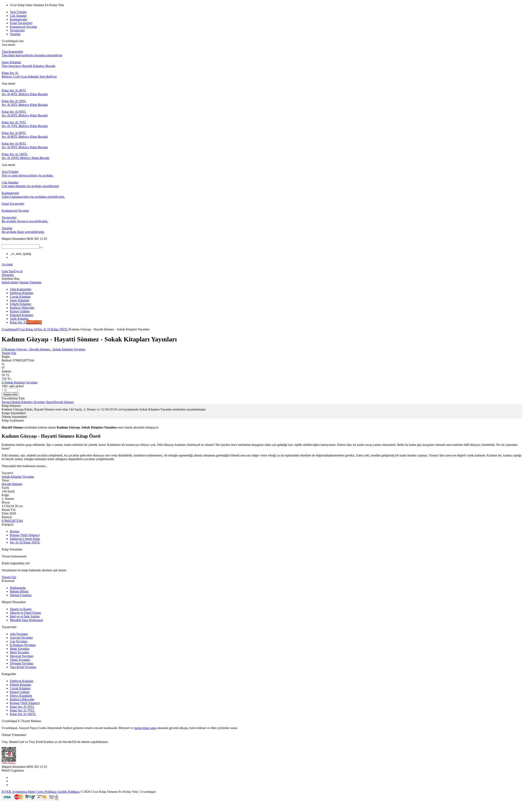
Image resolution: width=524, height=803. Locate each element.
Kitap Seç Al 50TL (22, 706)
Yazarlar (15, 34)
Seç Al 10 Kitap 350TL (53, 329)
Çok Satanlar (18, 15)
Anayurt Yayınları (21, 637)
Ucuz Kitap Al (27, 329)
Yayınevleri (17, 30)
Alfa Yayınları (19, 634)
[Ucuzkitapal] (3, 242)
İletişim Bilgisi (19, 591)
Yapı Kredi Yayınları (23, 667)
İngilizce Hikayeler (22, 699)
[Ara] (41, 247)
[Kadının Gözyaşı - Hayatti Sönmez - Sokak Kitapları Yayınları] (43, 349)
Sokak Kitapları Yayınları (18, 476)
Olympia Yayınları (21, 663)
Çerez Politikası (46, 791)
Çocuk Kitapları (20, 688)
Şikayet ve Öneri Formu (25, 612)
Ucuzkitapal (9, 329)
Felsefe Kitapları (20, 684)
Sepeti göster (10, 282)
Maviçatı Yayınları (21, 656)
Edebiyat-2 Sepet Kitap (25, 538)
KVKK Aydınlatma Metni (18, 791)
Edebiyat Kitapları (21, 681)
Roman (14, 531)
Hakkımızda (18, 587)
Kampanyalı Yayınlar (23, 26)
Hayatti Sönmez (12, 484)
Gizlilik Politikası (68, 791)
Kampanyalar (18, 19)
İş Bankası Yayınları (23, 645)
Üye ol (18, 271)
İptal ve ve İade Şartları (25, 616)
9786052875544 (12, 520)
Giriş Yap (8, 271)
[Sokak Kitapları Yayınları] (19, 382)
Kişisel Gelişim (19, 692)
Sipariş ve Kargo (21, 609)
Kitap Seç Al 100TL (23, 714)
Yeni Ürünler (18, 12)
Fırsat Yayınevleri (21, 23)
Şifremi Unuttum (21, 595)
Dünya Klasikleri (21, 695)
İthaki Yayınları (19, 648)
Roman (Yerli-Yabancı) (25, 535)
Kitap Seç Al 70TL (22, 710)
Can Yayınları (18, 641)
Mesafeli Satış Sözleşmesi (26, 620)
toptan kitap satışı (145, 728)
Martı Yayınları (19, 652)
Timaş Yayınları (20, 659)
